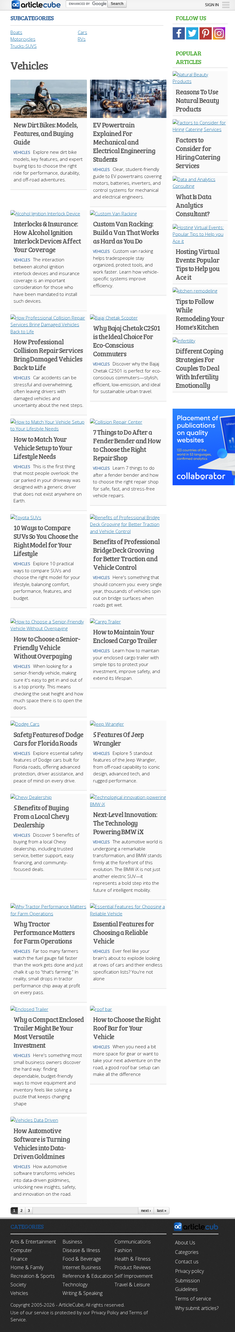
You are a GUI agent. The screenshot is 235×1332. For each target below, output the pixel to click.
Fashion (123, 1250)
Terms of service (193, 1298)
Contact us (187, 1261)
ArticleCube (71, 1304)
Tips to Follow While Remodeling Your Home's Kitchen (200, 314)
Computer (21, 1250)
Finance (19, 1258)
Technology (75, 1284)
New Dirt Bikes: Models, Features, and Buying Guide (45, 133)
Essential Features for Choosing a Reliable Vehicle (123, 932)
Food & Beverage (81, 1258)
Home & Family (26, 1267)
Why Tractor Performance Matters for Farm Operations (44, 932)
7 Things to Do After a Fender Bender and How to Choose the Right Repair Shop (127, 444)
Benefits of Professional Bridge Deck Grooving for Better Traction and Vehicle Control (126, 554)
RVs (82, 39)
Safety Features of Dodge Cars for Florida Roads (48, 738)
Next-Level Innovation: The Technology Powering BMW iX (125, 823)
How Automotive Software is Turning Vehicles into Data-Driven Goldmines (41, 1143)
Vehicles (21, 152)
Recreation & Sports (32, 1276)
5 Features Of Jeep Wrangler (118, 738)
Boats (16, 32)
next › (146, 1211)
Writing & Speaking (82, 1293)
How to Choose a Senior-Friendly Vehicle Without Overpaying (46, 647)
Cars (82, 32)
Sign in (212, 4)
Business (72, 1241)
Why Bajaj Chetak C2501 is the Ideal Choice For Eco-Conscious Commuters (126, 340)
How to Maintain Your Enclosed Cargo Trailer (125, 636)
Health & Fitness (132, 1258)
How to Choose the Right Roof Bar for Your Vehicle (126, 1028)
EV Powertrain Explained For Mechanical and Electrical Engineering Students (124, 142)
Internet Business (81, 1267)
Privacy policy (189, 1271)
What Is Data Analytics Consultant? (193, 205)
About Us (185, 1242)
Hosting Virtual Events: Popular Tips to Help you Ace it (197, 264)
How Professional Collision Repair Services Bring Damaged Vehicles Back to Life (48, 354)
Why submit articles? (196, 1308)
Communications (132, 1241)
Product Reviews (132, 1267)
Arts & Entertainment (33, 1241)
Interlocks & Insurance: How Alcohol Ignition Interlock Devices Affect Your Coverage (47, 236)
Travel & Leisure (132, 1284)
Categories (187, 1252)
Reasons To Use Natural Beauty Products (197, 100)
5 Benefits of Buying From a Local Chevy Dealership (41, 816)
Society (18, 1284)
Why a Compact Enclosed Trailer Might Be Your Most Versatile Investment (48, 1032)
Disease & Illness (81, 1250)
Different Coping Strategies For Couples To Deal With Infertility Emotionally (199, 368)
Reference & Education (87, 1276)
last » (161, 1211)
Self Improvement (133, 1276)
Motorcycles (22, 39)
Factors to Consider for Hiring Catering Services (198, 152)
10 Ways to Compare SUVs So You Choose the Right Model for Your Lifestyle (45, 540)
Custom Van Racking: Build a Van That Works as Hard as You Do (126, 232)
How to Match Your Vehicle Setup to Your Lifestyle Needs (42, 447)
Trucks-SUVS (23, 46)
